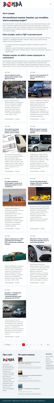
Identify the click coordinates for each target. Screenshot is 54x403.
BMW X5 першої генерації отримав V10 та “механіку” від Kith (39, 130)
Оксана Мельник (22, 378)
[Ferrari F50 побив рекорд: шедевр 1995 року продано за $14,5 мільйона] (39, 196)
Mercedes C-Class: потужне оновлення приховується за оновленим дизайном (39, 240)
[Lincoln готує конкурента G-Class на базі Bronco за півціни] (39, 89)
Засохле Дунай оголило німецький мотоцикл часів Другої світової (13, 76)
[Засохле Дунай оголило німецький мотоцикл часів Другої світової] (14, 89)
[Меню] (50, 4)
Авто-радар (7, 72)
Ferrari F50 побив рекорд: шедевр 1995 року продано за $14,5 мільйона (39, 183)
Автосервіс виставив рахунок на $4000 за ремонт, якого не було (12, 130)
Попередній (7, 344)
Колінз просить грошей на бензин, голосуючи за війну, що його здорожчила (29, 363)
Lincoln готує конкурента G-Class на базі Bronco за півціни (39, 76)
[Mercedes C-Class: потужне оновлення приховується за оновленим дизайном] (39, 253)
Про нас (48, 358)
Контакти (48, 360)
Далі (48, 344)
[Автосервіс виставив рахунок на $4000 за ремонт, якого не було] (14, 143)
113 (41, 344)
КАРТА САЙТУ (49, 356)
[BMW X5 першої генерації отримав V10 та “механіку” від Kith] (39, 143)
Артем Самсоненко (23, 365)
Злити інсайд (49, 361)
